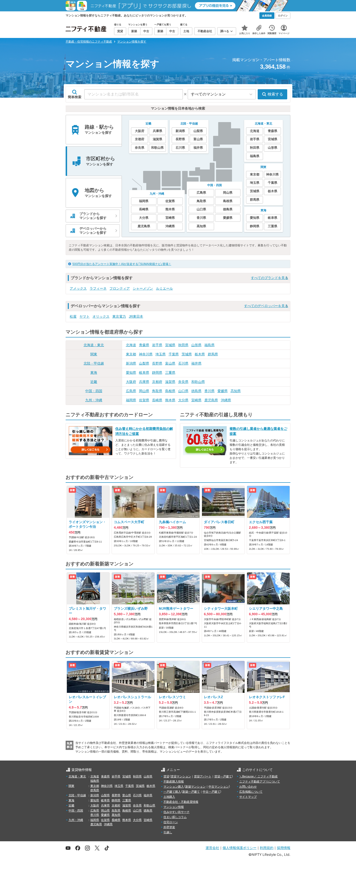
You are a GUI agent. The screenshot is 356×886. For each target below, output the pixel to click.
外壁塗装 (169, 827)
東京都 (131, 354)
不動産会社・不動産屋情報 (180, 802)
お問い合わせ (248, 786)
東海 (93, 372)
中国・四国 (93, 391)
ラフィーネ (98, 288)
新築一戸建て (191, 791)
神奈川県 (146, 354)
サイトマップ (248, 796)
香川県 (209, 391)
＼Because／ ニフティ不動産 (258, 776)
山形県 (196, 345)
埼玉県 (160, 354)
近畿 (93, 382)
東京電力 (119, 316)
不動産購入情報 (173, 781)
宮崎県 (196, 400)
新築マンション (195, 786)
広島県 (131, 391)
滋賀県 (170, 382)
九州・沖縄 (93, 400)
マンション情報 (173, 807)
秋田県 (183, 345)
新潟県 (131, 363)
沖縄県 (226, 400)
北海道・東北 (94, 345)
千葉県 (174, 354)
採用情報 (283, 848)
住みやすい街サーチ (176, 812)
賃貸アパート (202, 776)
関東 (93, 354)
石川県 (183, 363)
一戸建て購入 (172, 791)
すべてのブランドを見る (269, 278)
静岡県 (157, 372)
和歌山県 (198, 382)
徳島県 (196, 391)
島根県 (170, 391)
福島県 (209, 345)
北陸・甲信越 (94, 363)
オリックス (101, 316)
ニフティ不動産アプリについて (259, 781)
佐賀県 (144, 400)
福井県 (196, 363)
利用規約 (266, 848)
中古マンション (219, 786)
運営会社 (212, 848)
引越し (167, 832)
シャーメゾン (143, 288)
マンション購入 (173, 786)
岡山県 (144, 391)
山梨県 (144, 363)
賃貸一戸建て (223, 776)
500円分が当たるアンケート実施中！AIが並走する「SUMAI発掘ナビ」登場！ (121, 264)
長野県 (157, 363)
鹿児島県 (211, 400)
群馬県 (213, 354)
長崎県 (157, 400)
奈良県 (183, 382)
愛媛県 (222, 391)
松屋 (73, 316)
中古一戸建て (211, 791)
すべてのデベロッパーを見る (266, 306)
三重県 (170, 372)
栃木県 (200, 354)
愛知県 (131, 372)
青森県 (144, 345)
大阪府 (131, 382)
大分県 (183, 400)
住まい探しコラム (175, 817)
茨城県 (187, 354)
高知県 (236, 391)
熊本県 (170, 400)
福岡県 (131, 400)
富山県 (170, 363)
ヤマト (84, 316)
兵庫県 (144, 382)
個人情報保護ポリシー (239, 848)
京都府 (157, 382)
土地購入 (169, 796)
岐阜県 (144, 372)
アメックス (78, 288)
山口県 (183, 391)
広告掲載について (251, 791)
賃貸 (166, 776)
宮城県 (170, 345)
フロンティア (119, 288)
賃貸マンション (181, 776)
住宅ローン (170, 822)
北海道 (131, 345)
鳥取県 (157, 391)
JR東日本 (136, 316)
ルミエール (164, 288)
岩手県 (157, 345)
